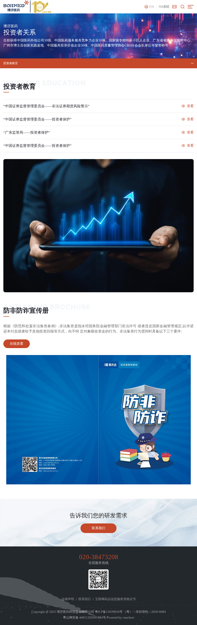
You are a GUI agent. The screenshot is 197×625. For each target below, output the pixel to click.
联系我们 (84, 599)
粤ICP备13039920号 (109, 612)
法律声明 (68, 599)
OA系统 (164, 6)
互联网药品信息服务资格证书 (115, 599)
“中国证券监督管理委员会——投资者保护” (37, 119)
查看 (190, 106)
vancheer (128, 617)
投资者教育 (10, 63)
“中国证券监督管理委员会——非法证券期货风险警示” (46, 106)
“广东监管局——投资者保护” (26, 132)
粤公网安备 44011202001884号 (84, 617)
